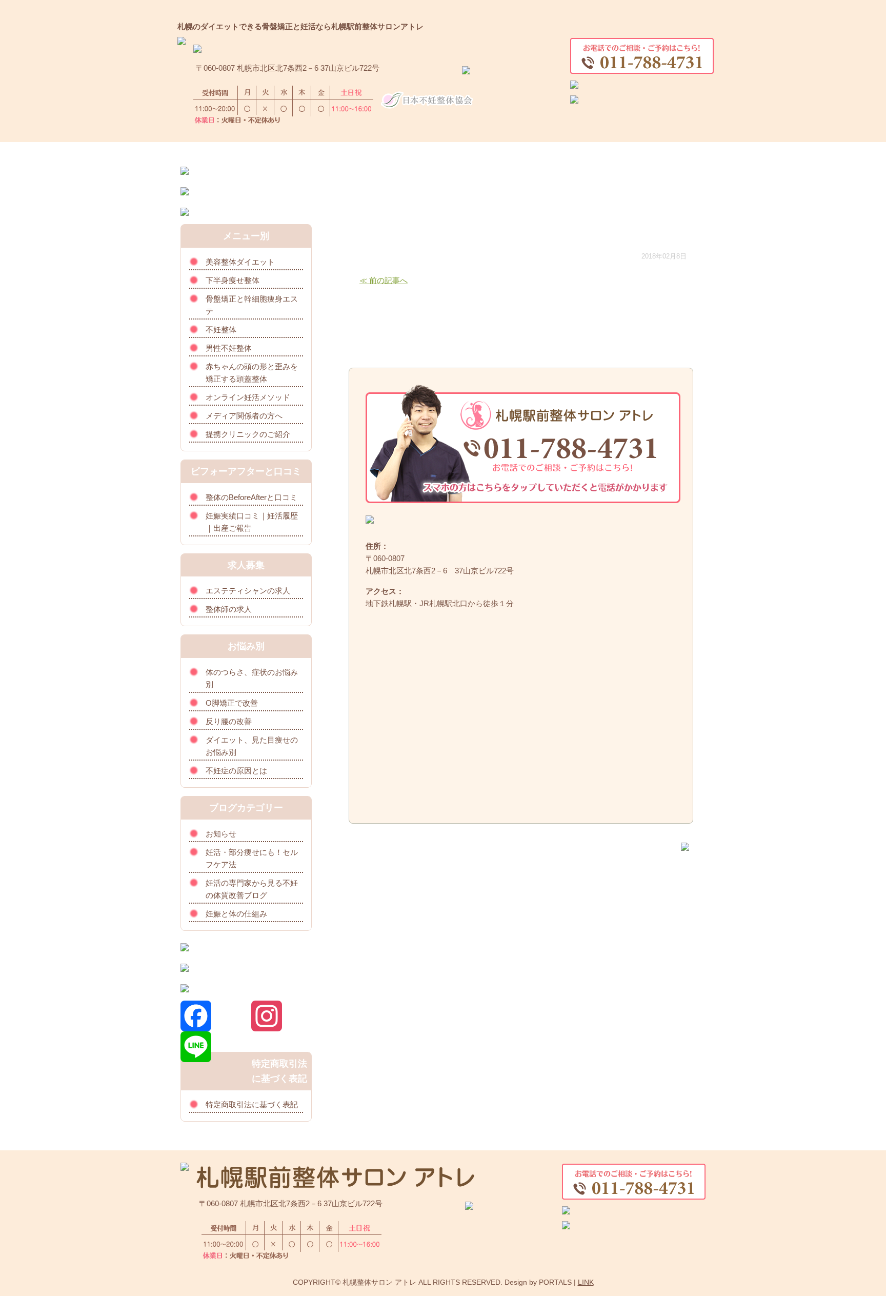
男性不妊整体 (229, 348)
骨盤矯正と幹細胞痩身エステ (252, 304)
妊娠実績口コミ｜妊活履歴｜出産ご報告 (252, 521)
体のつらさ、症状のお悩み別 (252, 678)
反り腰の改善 (229, 721)
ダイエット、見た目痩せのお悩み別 (252, 745)
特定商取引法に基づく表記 (252, 1104)
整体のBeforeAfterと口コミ (251, 497)
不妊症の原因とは (236, 770)
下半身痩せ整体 (232, 280)
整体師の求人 (229, 609)
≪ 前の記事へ (383, 280)
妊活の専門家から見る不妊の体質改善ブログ (252, 889)
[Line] (215, 1046)
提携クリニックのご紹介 (248, 434)
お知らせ (221, 833)
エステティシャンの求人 (248, 590)
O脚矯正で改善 (232, 703)
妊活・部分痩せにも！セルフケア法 (252, 858)
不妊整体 (221, 329)
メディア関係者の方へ (244, 415)
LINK (586, 1282)
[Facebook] (215, 1016)
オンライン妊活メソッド (248, 397)
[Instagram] (281, 1016)
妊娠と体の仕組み (236, 913)
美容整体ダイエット (240, 261)
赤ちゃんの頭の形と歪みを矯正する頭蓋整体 (252, 372)
